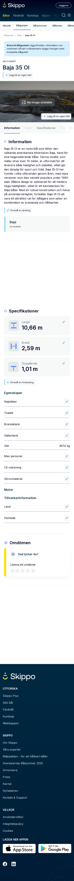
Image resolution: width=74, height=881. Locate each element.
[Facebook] (5, 864)
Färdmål (18, 15)
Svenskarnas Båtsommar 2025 (23, 763)
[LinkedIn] (13, 864)
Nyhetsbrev (10, 790)
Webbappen (11, 723)
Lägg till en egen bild (20, 75)
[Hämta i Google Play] (54, 848)
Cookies (8, 830)
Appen (46, 15)
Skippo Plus (10, 695)
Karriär (7, 784)
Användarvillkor (13, 817)
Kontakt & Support (15, 797)
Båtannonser (40, 25)
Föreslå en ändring (20, 210)
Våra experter (12, 749)
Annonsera (10, 770)
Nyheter (59, 15)
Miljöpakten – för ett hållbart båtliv (25, 756)
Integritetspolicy (13, 824)
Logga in (63, 5)
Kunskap (33, 15)
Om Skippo (10, 742)
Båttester (57, 25)
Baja (20, 35)
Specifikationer (46, 128)
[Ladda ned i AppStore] (19, 848)
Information (12, 128)
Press (6, 777)
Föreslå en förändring (22, 382)
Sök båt (8, 702)
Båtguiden (22, 25)
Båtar (6, 15)
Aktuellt (7, 25)
